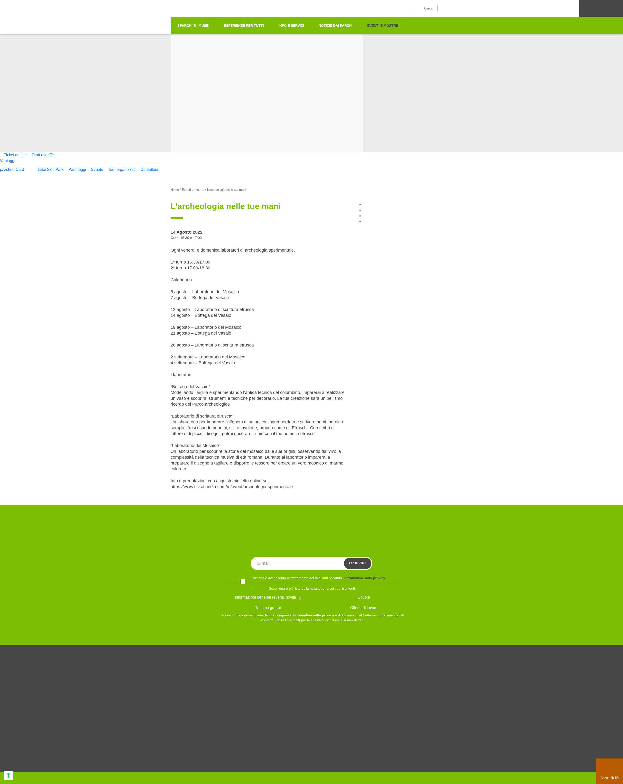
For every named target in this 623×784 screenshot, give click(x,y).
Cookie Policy (349, 706)
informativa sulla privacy (364, 578)
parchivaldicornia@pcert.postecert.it (261, 762)
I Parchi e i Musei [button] (193, 25)
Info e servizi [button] (291, 25)
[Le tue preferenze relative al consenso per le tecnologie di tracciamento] (8, 775)
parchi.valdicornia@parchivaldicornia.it (200, 762)
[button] (428, 8)
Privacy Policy (349, 713)
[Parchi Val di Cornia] (125, 42)
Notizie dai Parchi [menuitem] (336, 25)
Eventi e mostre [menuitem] (382, 25)
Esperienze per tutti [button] (244, 25)
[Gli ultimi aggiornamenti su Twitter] (448, 671)
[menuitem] (14, 155)
